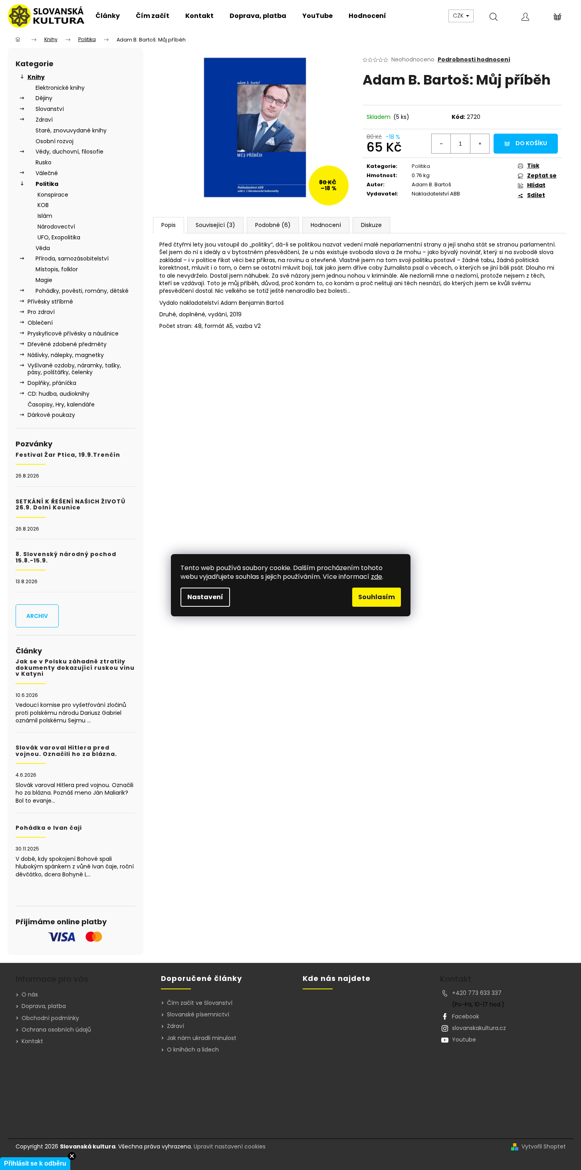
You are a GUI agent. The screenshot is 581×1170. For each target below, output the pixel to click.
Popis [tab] (168, 225)
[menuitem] (107, 16)
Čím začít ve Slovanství (199, 1003)
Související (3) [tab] (215, 225)
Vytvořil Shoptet (544, 1146)
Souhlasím (376, 597)
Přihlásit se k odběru (35, 1163)
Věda (43, 248)
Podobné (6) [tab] (273, 225)
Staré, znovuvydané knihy (71, 130)
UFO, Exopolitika (59, 237)
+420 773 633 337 (477, 993)
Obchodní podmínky (50, 1018)
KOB (43, 205)
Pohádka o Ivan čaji (49, 828)
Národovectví (56, 227)
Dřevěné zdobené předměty (67, 344)
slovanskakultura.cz (479, 1028)
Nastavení (205, 597)
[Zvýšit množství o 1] (479, 143)
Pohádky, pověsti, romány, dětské (82, 291)
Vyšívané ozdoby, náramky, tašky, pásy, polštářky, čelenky (74, 368)
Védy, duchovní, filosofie (69, 152)
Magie (44, 280)
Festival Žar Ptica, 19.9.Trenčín (68, 455)
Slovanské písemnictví (198, 1014)
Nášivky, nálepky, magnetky (66, 355)
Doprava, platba (44, 1006)
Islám (45, 216)
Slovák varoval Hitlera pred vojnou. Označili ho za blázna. (66, 751)
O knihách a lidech (193, 1050)
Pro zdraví (41, 312)
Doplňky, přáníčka (52, 383)
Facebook (465, 1016)
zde (376, 576)
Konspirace (53, 195)
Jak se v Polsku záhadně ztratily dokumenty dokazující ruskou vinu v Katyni (75, 668)
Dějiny (44, 98)
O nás (30, 994)
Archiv (37, 616)
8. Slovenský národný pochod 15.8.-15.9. (66, 557)
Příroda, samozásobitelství (72, 258)
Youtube (464, 1040)
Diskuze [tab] (371, 225)
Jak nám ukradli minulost (201, 1038)
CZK (459, 16)
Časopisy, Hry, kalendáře (61, 404)
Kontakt (32, 1041)
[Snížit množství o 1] (441, 143)
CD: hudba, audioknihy (58, 394)
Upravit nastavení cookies (230, 1146)
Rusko (44, 162)
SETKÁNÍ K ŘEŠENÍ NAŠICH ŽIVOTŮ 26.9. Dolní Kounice (70, 505)
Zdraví (44, 120)
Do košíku (531, 143)
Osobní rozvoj (54, 141)
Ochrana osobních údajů (56, 1030)
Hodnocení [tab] (326, 225)
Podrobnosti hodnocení (474, 59)
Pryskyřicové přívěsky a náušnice (73, 333)
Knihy (36, 77)
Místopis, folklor (57, 269)
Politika (47, 184)
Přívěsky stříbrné (50, 302)
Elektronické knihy (60, 88)
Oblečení (40, 323)
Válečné (47, 173)
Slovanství (50, 109)
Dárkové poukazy (51, 415)
